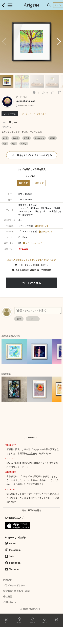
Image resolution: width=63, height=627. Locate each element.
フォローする (10, 113)
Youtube (14, 569)
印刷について (42, 225)
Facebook (14, 562)
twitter (12, 543)
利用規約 (7, 579)
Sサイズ (23, 183)
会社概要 (7, 596)
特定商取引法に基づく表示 (16, 590)
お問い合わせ (9, 601)
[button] (59, 41)
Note (11, 556)
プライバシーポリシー (14, 585)
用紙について (46, 231)
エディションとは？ (34, 243)
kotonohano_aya (25, 101)
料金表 (31, 453)
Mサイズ (39, 183)
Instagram (14, 550)
